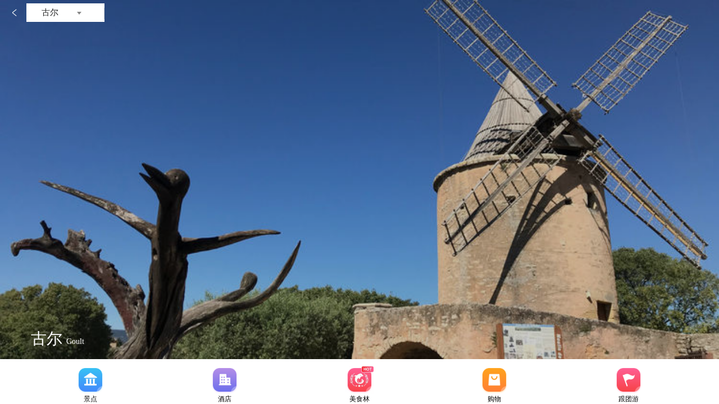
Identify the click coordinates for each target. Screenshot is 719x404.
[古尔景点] (90, 380)
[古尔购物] (494, 380)
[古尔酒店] (225, 380)
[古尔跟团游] (629, 380)
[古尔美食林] (359, 380)
